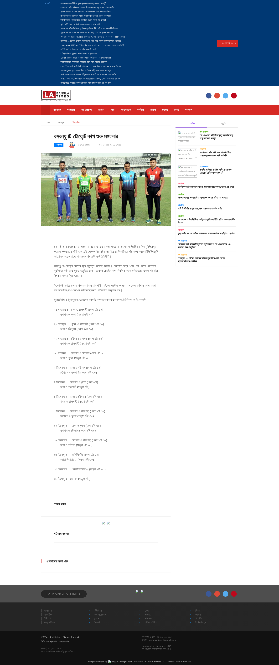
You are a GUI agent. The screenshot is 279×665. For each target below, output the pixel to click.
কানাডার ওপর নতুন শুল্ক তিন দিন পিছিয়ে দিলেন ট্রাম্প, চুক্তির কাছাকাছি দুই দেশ (90, 79)
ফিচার (197, 610)
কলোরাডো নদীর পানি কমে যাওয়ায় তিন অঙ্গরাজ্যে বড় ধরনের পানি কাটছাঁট (87, 7)
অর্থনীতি (140, 109)
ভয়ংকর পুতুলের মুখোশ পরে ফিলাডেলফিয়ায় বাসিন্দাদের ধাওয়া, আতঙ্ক (85, 70)
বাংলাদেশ (57, 109)
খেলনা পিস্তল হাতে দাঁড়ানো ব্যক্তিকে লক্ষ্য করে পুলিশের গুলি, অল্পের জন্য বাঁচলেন (90, 66)
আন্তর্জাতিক (126, 109)
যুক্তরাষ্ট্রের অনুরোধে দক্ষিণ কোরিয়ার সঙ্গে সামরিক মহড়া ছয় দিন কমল (85, 83)
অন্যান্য (188, 109)
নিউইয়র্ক (98, 610)
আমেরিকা (71, 109)
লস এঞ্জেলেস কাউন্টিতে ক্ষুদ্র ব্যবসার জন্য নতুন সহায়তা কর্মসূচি (83, 3)
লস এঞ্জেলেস (86, 109)
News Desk (84, 144)
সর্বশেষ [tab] (192, 123)
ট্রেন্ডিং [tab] (223, 123)
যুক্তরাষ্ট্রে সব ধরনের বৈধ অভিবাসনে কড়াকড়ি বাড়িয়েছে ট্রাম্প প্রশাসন (86, 32)
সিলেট (97, 622)
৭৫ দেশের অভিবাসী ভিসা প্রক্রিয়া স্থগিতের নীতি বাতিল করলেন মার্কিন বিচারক (89, 28)
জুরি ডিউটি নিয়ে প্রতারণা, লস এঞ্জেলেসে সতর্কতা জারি (80, 24)
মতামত (165, 109)
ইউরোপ (47, 618)
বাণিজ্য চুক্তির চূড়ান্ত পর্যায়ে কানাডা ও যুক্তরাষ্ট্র (78, 53)
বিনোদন (101, 109)
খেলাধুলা (61, 122)
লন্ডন (96, 618)
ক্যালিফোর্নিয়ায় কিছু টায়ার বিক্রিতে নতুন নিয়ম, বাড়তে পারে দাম (83, 62)
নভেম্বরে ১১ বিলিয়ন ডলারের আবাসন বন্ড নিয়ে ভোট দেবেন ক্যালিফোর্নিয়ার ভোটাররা (90, 41)
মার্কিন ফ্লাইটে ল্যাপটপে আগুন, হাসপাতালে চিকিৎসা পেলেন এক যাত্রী (85, 16)
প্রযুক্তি (199, 618)
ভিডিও (153, 109)
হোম (48, 122)
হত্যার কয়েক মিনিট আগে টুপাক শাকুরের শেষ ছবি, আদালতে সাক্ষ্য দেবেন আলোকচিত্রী (92, 45)
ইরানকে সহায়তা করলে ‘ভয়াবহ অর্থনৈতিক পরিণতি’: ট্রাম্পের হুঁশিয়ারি (85, 58)
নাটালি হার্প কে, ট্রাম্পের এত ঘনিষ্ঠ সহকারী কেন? (78, 49)
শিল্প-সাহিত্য (200, 622)
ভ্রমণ (198, 614)
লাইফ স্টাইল (150, 622)
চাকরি (176, 109)
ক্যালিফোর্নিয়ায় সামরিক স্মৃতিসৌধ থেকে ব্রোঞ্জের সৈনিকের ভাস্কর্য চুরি (85, 11)
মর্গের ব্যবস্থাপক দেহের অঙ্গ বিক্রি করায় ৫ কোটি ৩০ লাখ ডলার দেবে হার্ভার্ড (88, 74)
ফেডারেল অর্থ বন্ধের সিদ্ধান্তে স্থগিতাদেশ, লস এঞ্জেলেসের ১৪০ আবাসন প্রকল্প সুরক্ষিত (92, 37)
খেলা (112, 109)
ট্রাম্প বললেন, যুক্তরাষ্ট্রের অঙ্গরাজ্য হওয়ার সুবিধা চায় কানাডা (83, 20)
